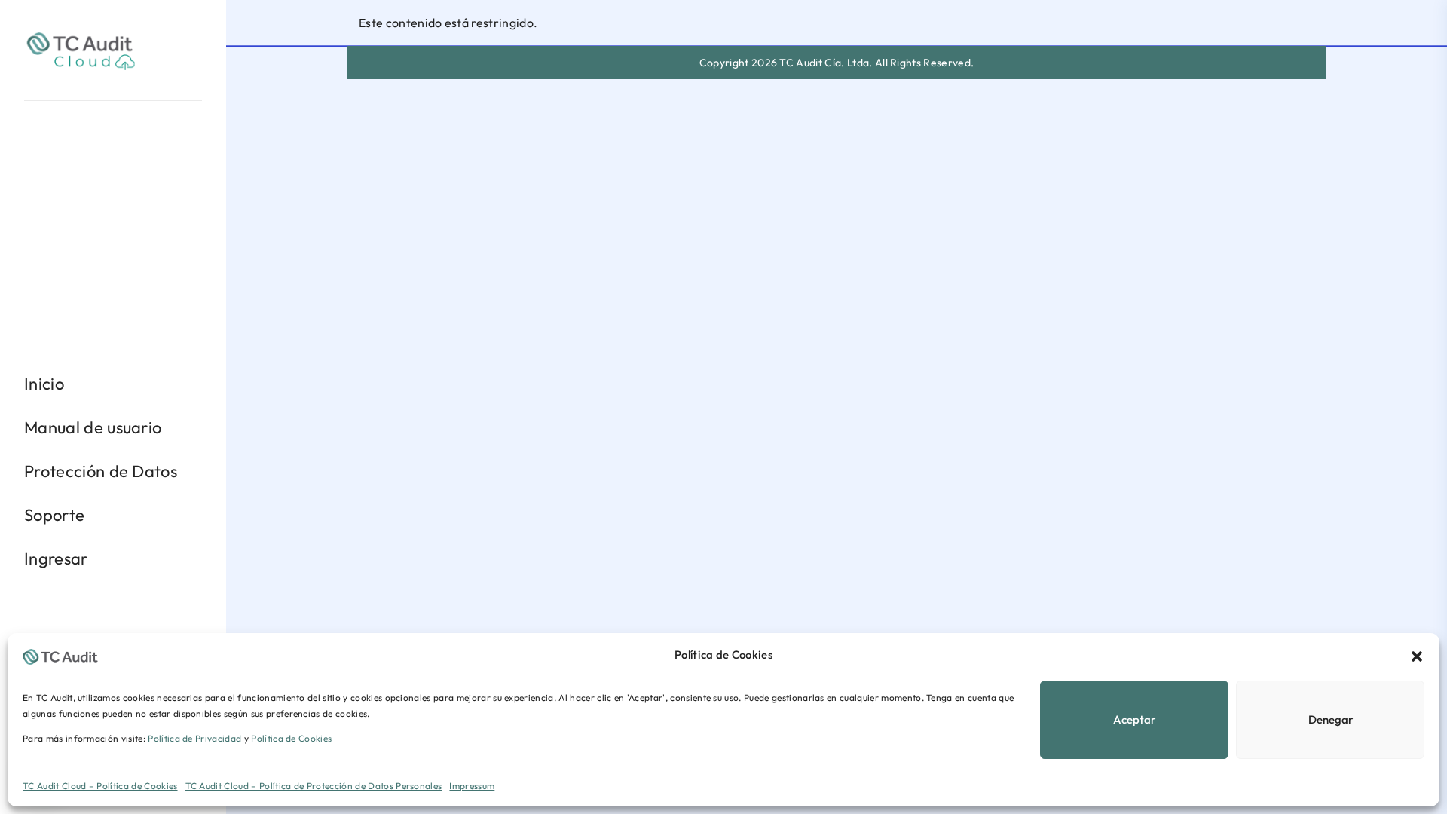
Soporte (54, 514)
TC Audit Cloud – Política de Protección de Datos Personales (313, 785)
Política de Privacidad (194, 738)
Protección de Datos (100, 471)
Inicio (44, 383)
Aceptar (1134, 719)
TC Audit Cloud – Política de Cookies (100, 785)
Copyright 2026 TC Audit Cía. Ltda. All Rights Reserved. (836, 62)
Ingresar (56, 558)
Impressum (471, 785)
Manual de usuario (92, 427)
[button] (1416, 655)
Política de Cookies (291, 738)
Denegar (1330, 719)
